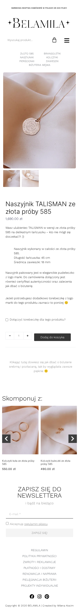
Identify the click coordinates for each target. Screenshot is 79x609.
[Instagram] (39, 596)
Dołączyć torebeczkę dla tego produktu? (38, 319)
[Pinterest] (47, 596)
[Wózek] (54, 40)
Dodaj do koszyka (52, 337)
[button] (6, 438)
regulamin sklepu (36, 524)
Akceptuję (29, 524)
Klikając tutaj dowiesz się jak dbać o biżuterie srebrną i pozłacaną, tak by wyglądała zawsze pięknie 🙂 (40, 366)
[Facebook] (32, 596)
